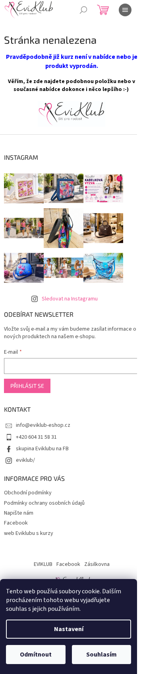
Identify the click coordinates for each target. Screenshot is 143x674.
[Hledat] (83, 10)
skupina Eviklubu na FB (42, 449)
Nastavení (68, 629)
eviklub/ (25, 460)
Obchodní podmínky (28, 493)
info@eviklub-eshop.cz (43, 425)
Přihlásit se (27, 385)
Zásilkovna (97, 564)
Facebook (16, 523)
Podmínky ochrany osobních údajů (44, 503)
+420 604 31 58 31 (36, 437)
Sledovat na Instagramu (70, 299)
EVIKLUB (43, 564)
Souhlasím (101, 654)
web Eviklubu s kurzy (28, 533)
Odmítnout (36, 654)
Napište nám (18, 513)
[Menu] (125, 10)
